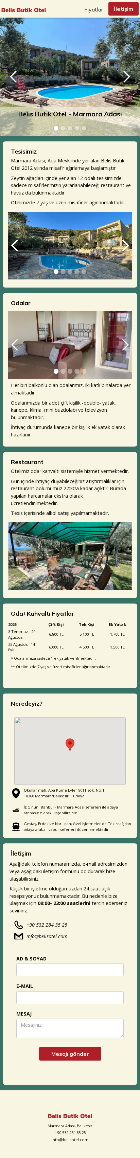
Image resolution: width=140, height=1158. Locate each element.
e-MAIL (24, 986)
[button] (13, 77)
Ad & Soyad (31, 958)
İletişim (123, 8)
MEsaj (24, 1014)
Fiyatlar (93, 9)
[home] (23, 8)
